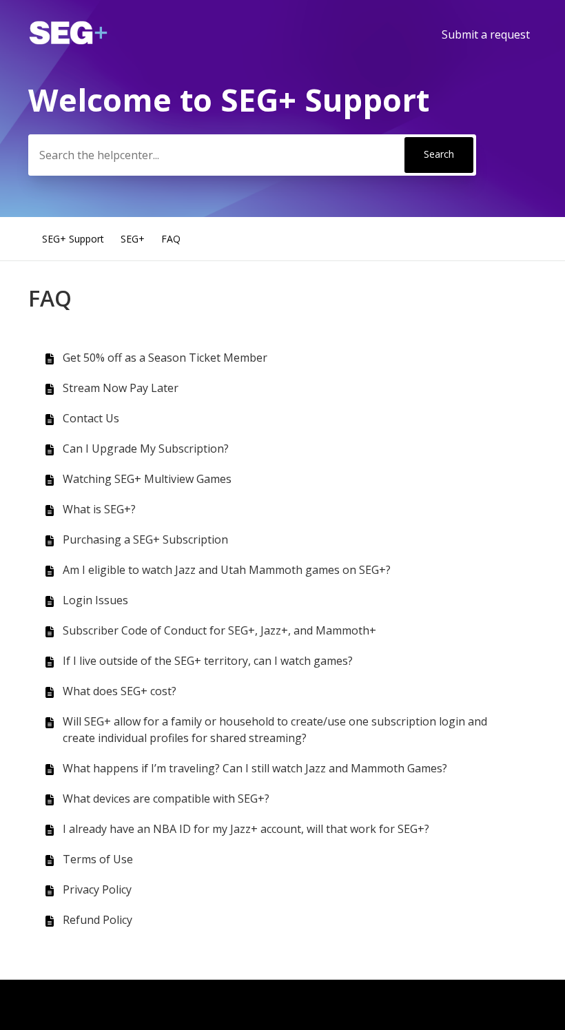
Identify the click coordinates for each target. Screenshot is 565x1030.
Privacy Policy (97, 889)
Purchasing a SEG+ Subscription (145, 539)
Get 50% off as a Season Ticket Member (165, 357)
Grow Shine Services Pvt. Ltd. (137, 1004)
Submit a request (486, 34)
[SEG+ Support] (68, 41)
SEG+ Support (73, 238)
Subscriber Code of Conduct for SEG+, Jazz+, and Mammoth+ (219, 630)
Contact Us (91, 418)
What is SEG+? (99, 509)
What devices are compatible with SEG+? (166, 798)
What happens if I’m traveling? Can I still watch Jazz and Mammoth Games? (255, 768)
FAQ (171, 238)
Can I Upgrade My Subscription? (146, 448)
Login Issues (95, 600)
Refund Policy (97, 919)
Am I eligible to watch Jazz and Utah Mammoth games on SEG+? (227, 569)
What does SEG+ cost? (119, 691)
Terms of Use (98, 859)
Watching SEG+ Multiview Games (147, 478)
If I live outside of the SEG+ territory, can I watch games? (208, 660)
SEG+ (133, 238)
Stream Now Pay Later (120, 387)
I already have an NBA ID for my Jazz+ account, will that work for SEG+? (246, 828)
